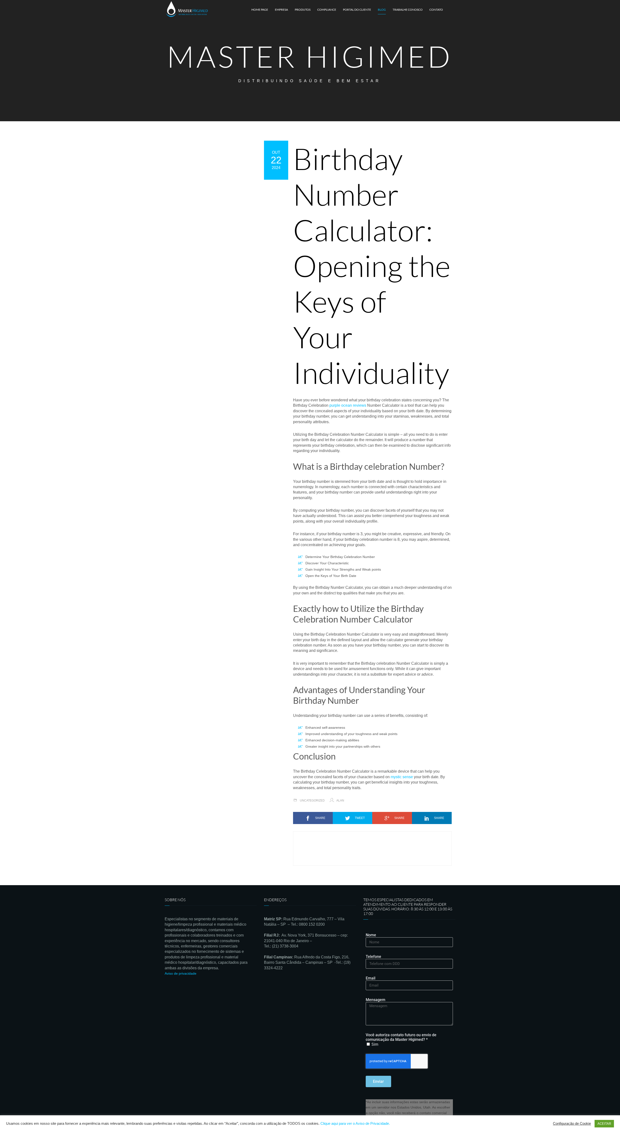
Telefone (373, 956)
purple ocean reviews (347, 405)
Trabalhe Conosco (408, 9)
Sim (375, 1044)
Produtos (302, 9)
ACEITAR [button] (604, 1123)
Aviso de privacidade (180, 973)
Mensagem (375, 999)
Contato (436, 9)
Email (370, 978)
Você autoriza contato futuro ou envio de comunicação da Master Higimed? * (401, 1037)
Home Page (259, 9)
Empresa (281, 9)
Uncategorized (312, 800)
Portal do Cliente (357, 9)
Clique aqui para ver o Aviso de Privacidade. (355, 1123)
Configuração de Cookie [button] (572, 1123)
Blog (382, 9)
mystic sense (402, 777)
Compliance (326, 9)
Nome (371, 935)
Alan (340, 800)
